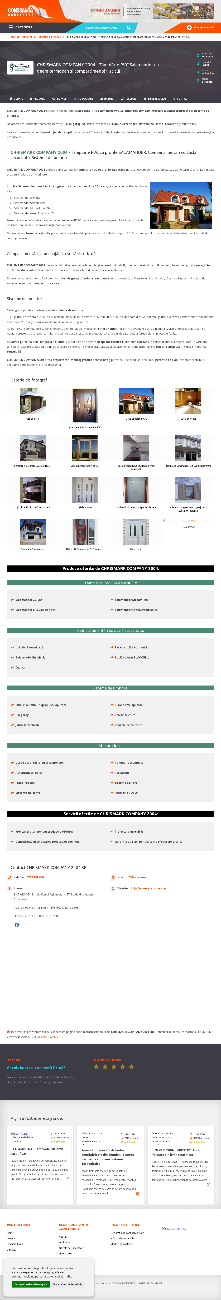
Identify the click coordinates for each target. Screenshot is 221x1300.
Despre (18, 98)
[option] (151, 11)
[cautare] (128, 28)
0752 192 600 (49, 1037)
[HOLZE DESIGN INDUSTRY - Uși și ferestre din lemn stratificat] (165, 1138)
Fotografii (85, 98)
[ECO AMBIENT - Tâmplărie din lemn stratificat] (24, 1137)
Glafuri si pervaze (50, 36)
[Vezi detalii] (67, 1178)
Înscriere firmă (204, 27)
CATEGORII (23, 27)
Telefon (130, 98)
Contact (182, 98)
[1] (96, 1066)
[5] (131, 1066)
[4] (123, 1066)
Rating (109, 98)
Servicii (61, 98)
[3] (114, 1066)
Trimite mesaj (156, 98)
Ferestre (27, 36)
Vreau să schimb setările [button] (67, 1284)
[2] (105, 1066)
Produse (39, 98)
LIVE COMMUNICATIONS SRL (124, 1283)
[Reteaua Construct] (174, 1228)
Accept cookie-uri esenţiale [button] (31, 1284)
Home (12, 36)
